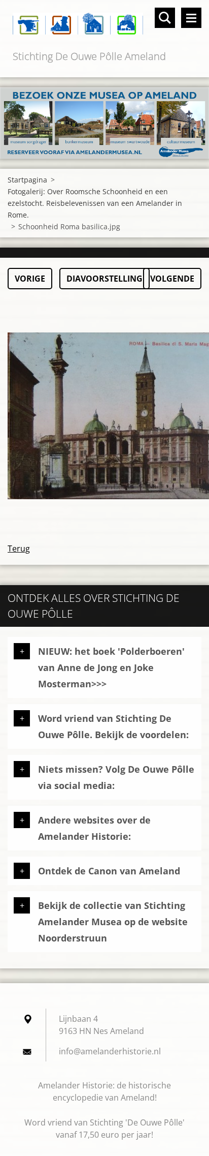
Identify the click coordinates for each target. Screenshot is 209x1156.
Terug (19, 548)
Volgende (172, 278)
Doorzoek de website (165, 18)
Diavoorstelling (104, 278)
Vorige (30, 278)
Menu (191, 18)
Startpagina (27, 180)
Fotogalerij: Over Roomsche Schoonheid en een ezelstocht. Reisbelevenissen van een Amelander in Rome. (95, 203)
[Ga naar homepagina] (104, 24)
